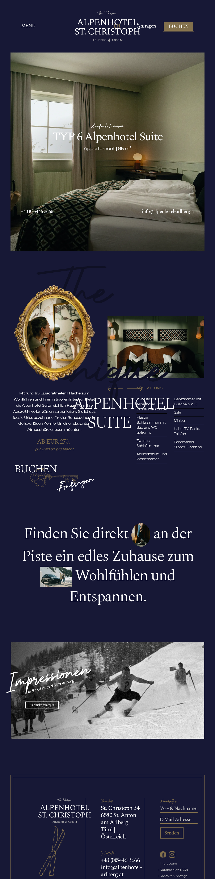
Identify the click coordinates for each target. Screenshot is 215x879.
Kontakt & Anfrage (173, 876)
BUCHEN (179, 26)
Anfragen (146, 26)
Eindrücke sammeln (41, 705)
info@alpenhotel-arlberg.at (168, 211)
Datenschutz (169, 870)
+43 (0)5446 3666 (37, 211)
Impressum (168, 864)
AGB (184, 870)
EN (117, 26)
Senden (171, 833)
